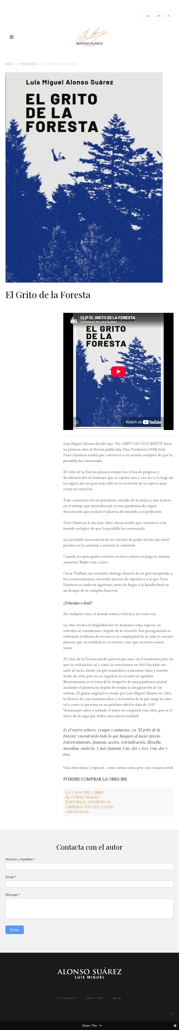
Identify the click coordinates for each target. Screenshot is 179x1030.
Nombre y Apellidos (20, 859)
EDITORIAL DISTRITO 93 (87, 802)
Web (117, 998)
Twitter (94, 998)
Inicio (9, 64)
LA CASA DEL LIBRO (84, 792)
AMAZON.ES (77, 811)
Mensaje (12, 895)
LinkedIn (66, 998)
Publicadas (28, 64)
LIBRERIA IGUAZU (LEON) (89, 806)
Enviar (14, 930)
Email (10, 877)
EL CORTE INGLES (82, 797)
